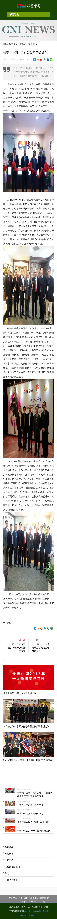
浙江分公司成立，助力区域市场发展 (41, 647)
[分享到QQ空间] (38, 59)
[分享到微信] (51, 59)
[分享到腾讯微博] (44, 59)
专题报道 (32, 43)
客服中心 (13, 898)
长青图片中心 (11, 879)
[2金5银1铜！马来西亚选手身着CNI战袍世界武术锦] (28, 744)
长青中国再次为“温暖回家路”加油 (33, 822)
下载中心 (9, 860)
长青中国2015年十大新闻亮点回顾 (19, 693)
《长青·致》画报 (13, 866)
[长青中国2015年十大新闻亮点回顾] (28, 677)
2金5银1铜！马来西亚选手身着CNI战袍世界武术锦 (27, 759)
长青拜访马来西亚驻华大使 (30, 804)
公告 (7, 873)
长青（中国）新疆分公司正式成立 (16, 647)
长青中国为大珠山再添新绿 (30, 813)
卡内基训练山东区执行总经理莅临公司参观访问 (26, 726)
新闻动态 (9, 846)
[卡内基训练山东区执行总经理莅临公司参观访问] (28, 711)
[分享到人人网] (48, 59)
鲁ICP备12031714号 (32, 911)
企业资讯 (22, 43)
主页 (13, 43)
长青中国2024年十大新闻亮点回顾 (33, 830)
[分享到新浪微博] (41, 59)
